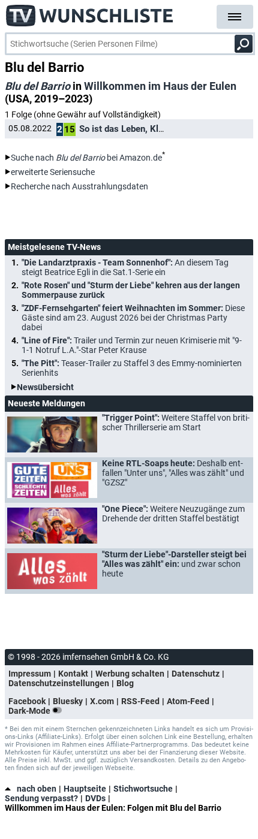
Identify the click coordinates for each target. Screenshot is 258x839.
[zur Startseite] (90, 12)
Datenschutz (196, 673)
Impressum (29, 673)
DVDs (95, 798)
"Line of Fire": (132, 345)
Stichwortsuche (143, 788)
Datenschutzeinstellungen (58, 683)
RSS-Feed (140, 701)
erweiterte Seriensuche (53, 172)
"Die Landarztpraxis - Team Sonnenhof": (125, 267)
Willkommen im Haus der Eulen (160, 86)
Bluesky (68, 701)
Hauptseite (85, 788)
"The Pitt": (132, 368)
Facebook (27, 701)
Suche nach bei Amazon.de (86, 157)
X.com (102, 701)
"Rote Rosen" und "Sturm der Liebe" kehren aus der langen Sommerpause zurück (131, 290)
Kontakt (73, 673)
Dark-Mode (30, 711)
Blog (125, 683)
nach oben (36, 788)
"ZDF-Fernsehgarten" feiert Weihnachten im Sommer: (133, 317)
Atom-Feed (188, 701)
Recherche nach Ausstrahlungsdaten (79, 186)
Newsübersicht (45, 387)
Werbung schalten (129, 673)
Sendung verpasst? (41, 798)
